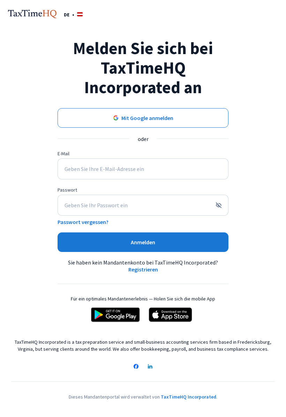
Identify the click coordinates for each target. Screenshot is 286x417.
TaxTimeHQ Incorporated (188, 397)
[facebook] (136, 367)
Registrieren (143, 269)
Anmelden (143, 242)
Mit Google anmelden (147, 117)
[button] (73, 14)
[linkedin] (150, 367)
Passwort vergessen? (83, 221)
